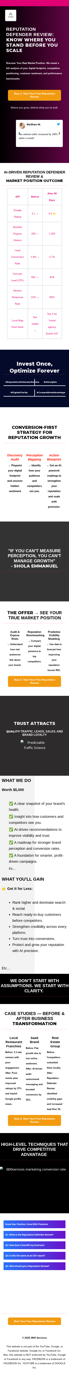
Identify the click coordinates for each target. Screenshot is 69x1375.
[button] (19, 133)
